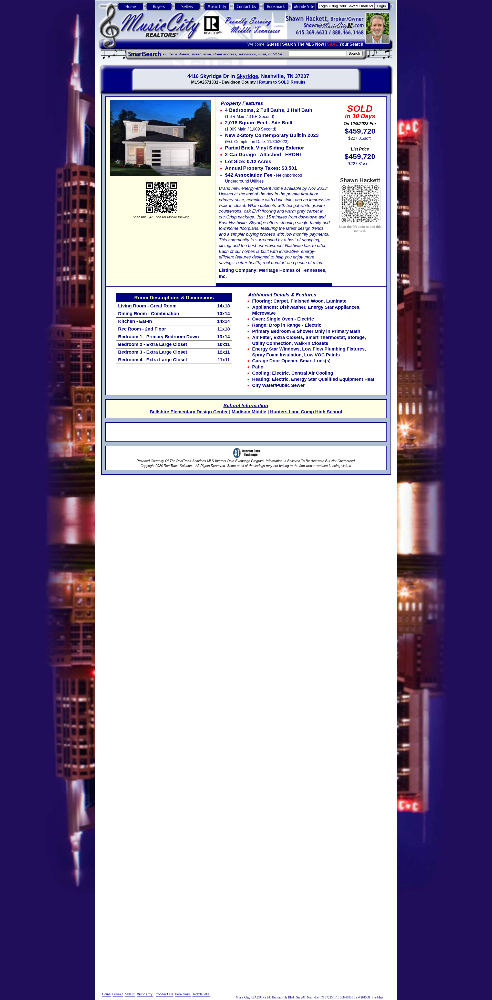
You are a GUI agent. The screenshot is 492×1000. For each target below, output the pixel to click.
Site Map (377, 997)
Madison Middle (249, 411)
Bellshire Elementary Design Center (189, 411)
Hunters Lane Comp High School (306, 411)
